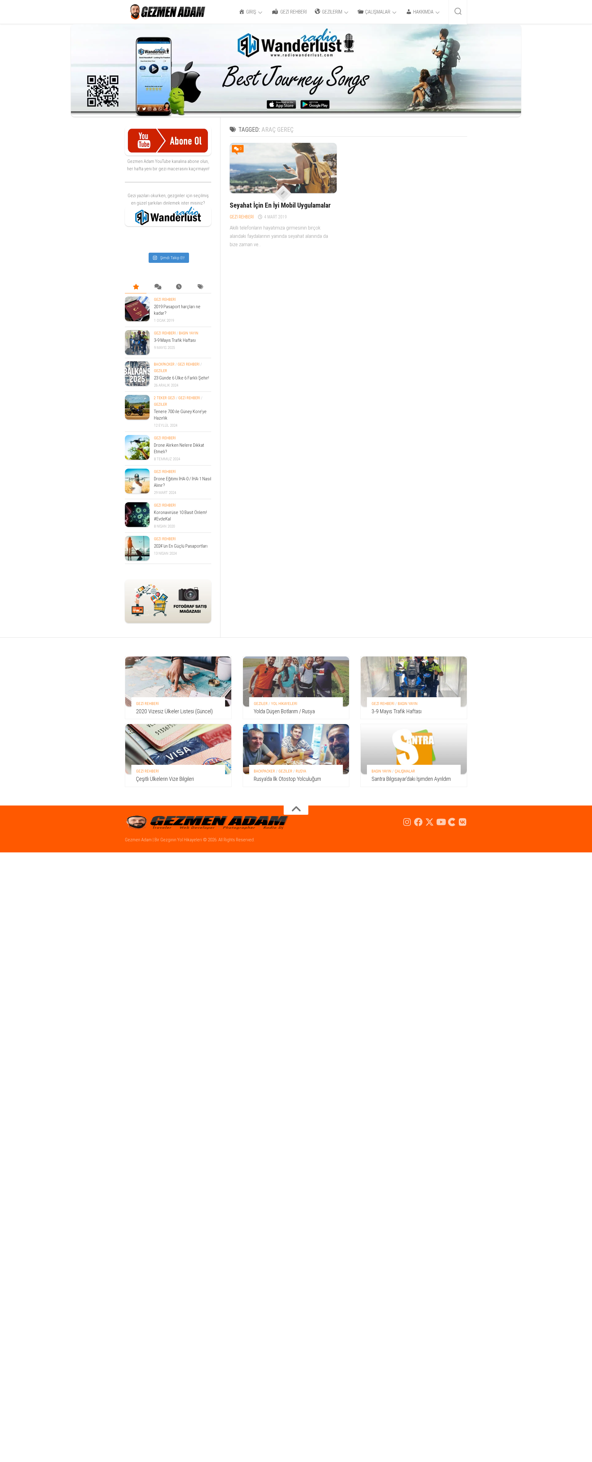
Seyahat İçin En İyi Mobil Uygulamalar (280, 205)
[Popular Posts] (135, 287)
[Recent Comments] (157, 287)
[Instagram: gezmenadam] (407, 822)
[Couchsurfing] (451, 822)
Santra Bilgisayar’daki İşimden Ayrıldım (411, 779)
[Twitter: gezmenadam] (429, 822)
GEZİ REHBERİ (242, 216)
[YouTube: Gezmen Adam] (440, 822)
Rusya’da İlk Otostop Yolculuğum (287, 779)
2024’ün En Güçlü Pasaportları (181, 546)
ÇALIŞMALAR (405, 771)
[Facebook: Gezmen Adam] (418, 822)
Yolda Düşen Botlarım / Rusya (284, 711)
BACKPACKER (164, 364)
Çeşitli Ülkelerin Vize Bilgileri (165, 779)
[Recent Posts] (179, 287)
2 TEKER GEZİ (164, 398)
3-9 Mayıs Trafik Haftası (175, 340)
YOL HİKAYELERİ (284, 703)
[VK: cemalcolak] (462, 822)
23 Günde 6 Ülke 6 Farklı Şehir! (181, 378)
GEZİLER (160, 371)
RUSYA (301, 771)
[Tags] (200, 287)
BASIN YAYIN (188, 333)
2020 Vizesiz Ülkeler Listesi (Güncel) (174, 711)
